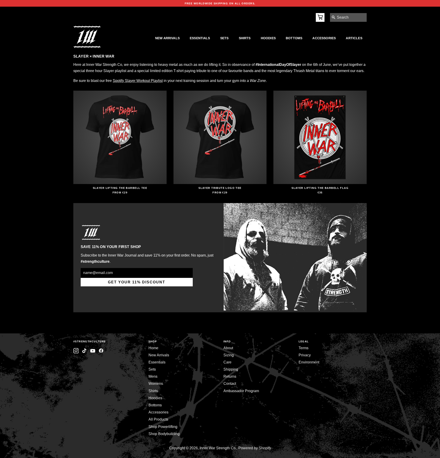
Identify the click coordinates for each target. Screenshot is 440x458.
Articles (354, 38)
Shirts (245, 38)
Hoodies (268, 38)
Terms (303, 348)
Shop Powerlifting (162, 427)
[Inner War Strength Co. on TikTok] (84, 350)
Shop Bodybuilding (164, 434)
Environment (309, 362)
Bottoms (294, 38)
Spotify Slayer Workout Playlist (138, 81)
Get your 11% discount (136, 282)
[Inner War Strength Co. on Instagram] (76, 350)
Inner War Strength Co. (218, 448)
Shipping (230, 369)
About (228, 348)
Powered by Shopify (254, 448)
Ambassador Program (241, 391)
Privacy (305, 355)
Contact (229, 383)
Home (153, 348)
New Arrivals (167, 38)
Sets (224, 38)
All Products (158, 419)
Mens (152, 376)
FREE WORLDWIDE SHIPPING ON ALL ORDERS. (220, 3)
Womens (155, 383)
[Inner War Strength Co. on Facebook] (92, 350)
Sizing (228, 355)
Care (227, 362)
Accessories (324, 38)
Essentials (200, 38)
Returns (229, 376)
